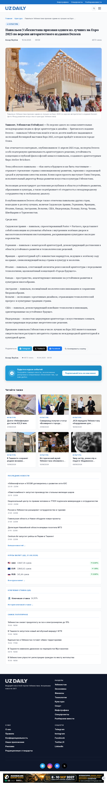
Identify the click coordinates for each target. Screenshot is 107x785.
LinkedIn (59, 746)
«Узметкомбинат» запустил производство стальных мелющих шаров (41, 492)
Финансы (59, 693)
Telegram (26, 349)
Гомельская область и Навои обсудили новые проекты (34, 518)
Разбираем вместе (93, 2)
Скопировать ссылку (76, 349)
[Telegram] (42, 766)
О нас (8, 729)
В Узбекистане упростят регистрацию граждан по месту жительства (41, 657)
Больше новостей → (17, 545)
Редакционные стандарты (19, 750)
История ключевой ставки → (20, 605)
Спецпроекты (77, 2)
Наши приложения (14, 742)
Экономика (60, 689)
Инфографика (63, 2)
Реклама (9, 746)
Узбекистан (61, 684)
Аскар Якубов (11, 40)
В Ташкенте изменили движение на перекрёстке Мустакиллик (38, 649)
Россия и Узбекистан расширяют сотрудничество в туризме (37, 510)
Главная (8, 18)
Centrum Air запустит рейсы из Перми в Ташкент (31, 536)
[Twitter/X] (64, 766)
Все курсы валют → (16, 580)
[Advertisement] (53, 778)
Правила (9, 733)
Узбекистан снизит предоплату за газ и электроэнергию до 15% (38, 622)
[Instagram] (49, 766)
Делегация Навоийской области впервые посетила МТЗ (35, 527)
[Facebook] (57, 766)
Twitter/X (41, 349)
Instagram (60, 733)
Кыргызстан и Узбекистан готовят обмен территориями (35, 640)
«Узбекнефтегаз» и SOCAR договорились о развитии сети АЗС (37, 483)
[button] (94, 8)
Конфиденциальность (16, 738)
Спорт (58, 706)
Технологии (61, 697)
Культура (18, 18)
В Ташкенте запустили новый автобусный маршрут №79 (35, 631)
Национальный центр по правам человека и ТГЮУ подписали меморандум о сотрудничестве (53, 501)
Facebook (56, 349)
